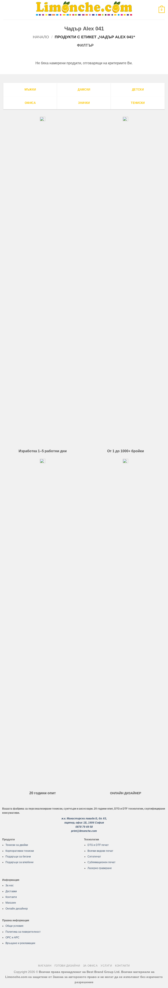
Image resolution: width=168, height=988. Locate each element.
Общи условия (14, 925)
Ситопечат (94, 856)
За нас (9, 885)
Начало (41, 37)
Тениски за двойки (16, 845)
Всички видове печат (100, 850)
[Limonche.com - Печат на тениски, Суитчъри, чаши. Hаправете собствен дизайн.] (84, 9)
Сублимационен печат (102, 862)
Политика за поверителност (23, 931)
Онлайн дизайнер (16, 908)
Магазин (10, 902)
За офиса (90, 965)
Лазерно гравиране (100, 868)
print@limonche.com (84, 831)
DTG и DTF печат (98, 845)
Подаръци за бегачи (18, 856)
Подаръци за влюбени (19, 862)
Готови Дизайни (67, 965)
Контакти (11, 897)
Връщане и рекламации (20, 943)
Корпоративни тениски (19, 850)
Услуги (106, 965)
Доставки (11, 891)
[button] (6, 9)
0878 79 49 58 (84, 826)
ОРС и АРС (12, 937)
